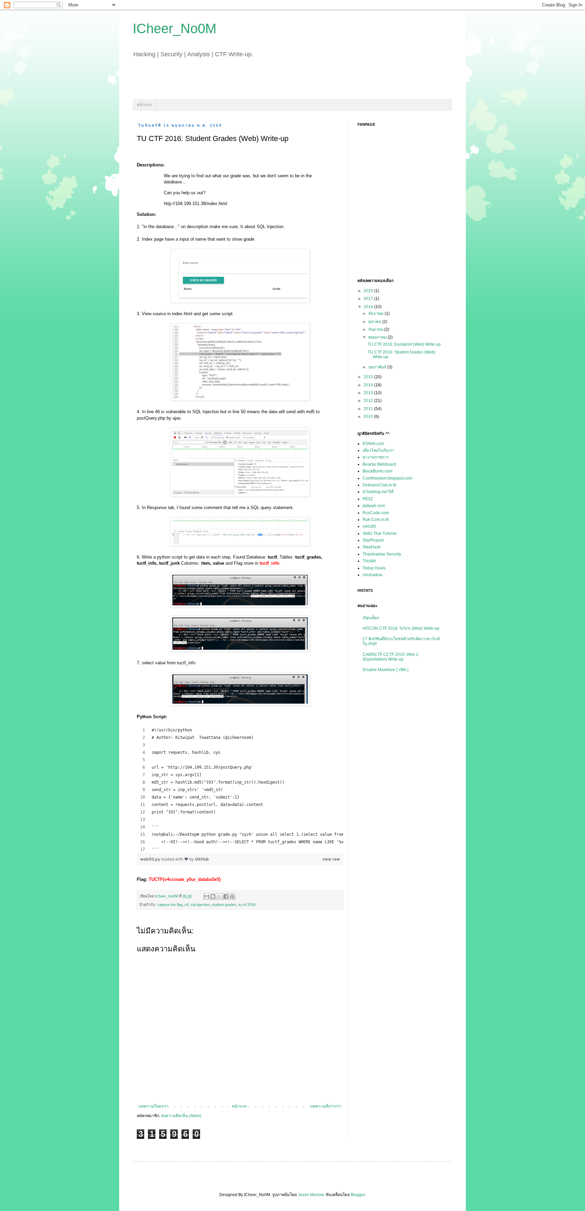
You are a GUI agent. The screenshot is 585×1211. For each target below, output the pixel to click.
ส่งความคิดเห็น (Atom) (181, 1115)
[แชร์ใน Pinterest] (232, 896)
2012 (369, 400)
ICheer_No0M (174, 28)
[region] (240, 789)
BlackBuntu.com (377, 471)
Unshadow (373, 574)
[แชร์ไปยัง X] (219, 896)
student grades (224, 905)
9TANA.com (373, 443)
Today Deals (374, 568)
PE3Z (368, 499)
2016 (369, 306)
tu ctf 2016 (247, 905)
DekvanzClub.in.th (379, 485)
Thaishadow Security (382, 554)
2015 (369, 377)
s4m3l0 (369, 526)
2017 (369, 298)
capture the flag (169, 905)
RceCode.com (376, 512)
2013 (369, 392)
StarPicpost (373, 540)
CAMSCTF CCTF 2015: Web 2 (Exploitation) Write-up (390, 657)
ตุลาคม (375, 321)
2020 (369, 290)
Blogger (358, 1194)
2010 (369, 416)
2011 (369, 408)
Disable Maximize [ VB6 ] (385, 669)
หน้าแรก (144, 104)
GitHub (202, 859)
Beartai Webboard (379, 464)
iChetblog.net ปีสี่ (378, 491)
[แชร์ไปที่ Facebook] (225, 896)
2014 (369, 385)
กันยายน (376, 329)
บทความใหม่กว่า (153, 1106)
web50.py (150, 859)
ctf (187, 905)
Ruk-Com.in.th (376, 519)
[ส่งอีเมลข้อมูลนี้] (206, 896)
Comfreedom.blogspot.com (387, 478)
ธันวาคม (376, 313)
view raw (331, 859)
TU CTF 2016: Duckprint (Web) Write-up (404, 344)
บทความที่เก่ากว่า (326, 1106)
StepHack (372, 547)
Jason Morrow (311, 1194)
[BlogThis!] (213, 896)
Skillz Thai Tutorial (379, 533)
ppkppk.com (374, 505)
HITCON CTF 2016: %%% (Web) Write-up (401, 628)
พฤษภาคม (378, 337)
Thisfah (369, 561)
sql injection (200, 905)
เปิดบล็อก (371, 617)
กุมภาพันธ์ (377, 367)
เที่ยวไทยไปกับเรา (378, 450)
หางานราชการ (376, 457)
